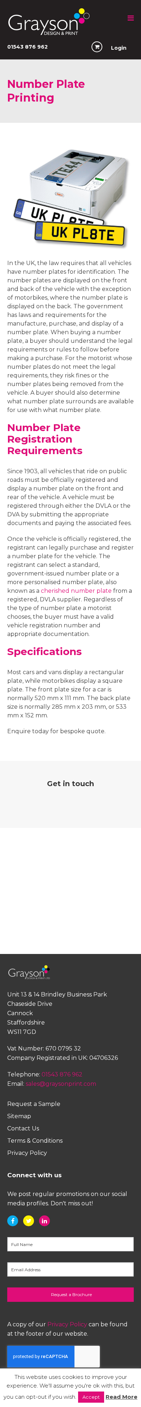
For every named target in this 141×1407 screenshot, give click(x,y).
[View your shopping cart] (96, 46)
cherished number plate (76, 590)
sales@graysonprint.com (61, 1083)
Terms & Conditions (35, 1140)
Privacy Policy (27, 1153)
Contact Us (23, 1128)
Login (119, 48)
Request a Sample (33, 1104)
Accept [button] (91, 1397)
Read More (121, 1396)
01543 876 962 (27, 46)
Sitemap (19, 1116)
